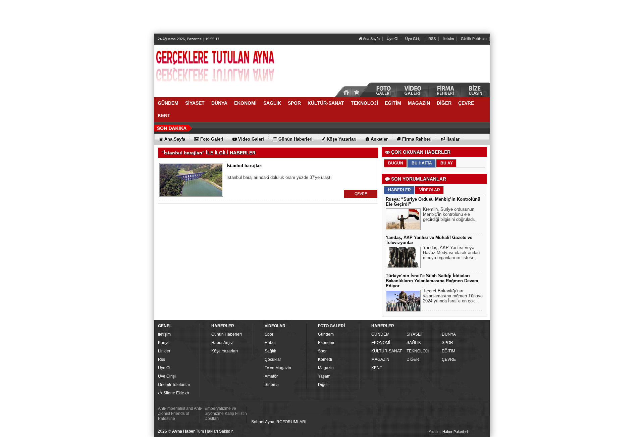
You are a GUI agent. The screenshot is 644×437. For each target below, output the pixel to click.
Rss (161, 359)
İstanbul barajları (244, 165)
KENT (376, 368)
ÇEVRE (361, 194)
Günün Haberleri (226, 334)
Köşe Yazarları (224, 351)
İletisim (448, 39)
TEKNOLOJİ (418, 351)
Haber (270, 342)
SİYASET (415, 334)
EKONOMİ (380, 342)
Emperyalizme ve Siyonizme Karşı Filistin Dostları (226, 413)
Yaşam (324, 376)
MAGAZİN (380, 359)
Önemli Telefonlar (174, 384)
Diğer (323, 384)
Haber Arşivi (222, 342)
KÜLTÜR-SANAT (386, 351)
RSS (432, 39)
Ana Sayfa (371, 39)
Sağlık (270, 351)
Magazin (326, 368)
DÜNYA (449, 334)
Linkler (164, 351)
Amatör (271, 376)
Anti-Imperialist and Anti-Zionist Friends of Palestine (180, 413)
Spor (269, 334)
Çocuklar (273, 359)
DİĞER (413, 359)
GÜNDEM (380, 334)
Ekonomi (326, 342)
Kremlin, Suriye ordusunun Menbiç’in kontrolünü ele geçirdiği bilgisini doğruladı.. (450, 214)
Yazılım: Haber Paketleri (448, 432)
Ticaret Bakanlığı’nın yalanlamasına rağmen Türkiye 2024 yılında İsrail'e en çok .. (453, 295)
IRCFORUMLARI (290, 422)
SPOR (447, 342)
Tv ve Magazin (278, 368)
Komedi (325, 359)
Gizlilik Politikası (474, 39)
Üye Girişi (413, 39)
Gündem (326, 334)
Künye (164, 342)
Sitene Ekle (173, 393)
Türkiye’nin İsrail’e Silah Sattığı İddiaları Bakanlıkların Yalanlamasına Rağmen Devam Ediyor (432, 280)
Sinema (272, 384)
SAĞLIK (414, 342)
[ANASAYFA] (228, 68)
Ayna (269, 422)
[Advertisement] (322, 17)
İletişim (164, 334)
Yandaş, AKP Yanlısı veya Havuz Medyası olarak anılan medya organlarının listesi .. (451, 252)
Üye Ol (392, 39)
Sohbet (257, 422)
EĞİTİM (448, 351)
